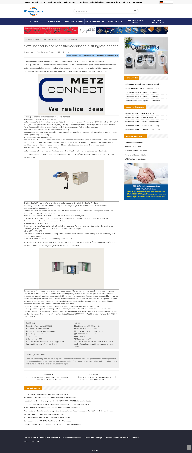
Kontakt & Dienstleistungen (157, 21)
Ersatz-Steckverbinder (74, 21)
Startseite (34, 21)
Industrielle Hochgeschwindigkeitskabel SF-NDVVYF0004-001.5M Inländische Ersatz (57, 401)
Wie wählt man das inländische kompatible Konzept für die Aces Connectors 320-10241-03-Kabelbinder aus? (69, 411)
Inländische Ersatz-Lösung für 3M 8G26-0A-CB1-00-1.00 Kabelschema (52, 424)
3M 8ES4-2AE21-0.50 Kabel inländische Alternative (44, 414)
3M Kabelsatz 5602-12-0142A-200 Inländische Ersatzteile (47, 417)
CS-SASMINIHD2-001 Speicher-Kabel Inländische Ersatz (46, 394)
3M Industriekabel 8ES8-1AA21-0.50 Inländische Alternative (47, 421)
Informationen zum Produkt (135, 21)
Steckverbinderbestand (94, 21)
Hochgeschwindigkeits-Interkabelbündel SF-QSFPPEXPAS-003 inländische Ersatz (56, 404)
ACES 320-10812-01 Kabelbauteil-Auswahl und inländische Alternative (52, 407)
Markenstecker (54, 21)
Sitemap (95, 450)
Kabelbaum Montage (115, 21)
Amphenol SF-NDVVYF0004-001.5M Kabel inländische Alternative (50, 397)
